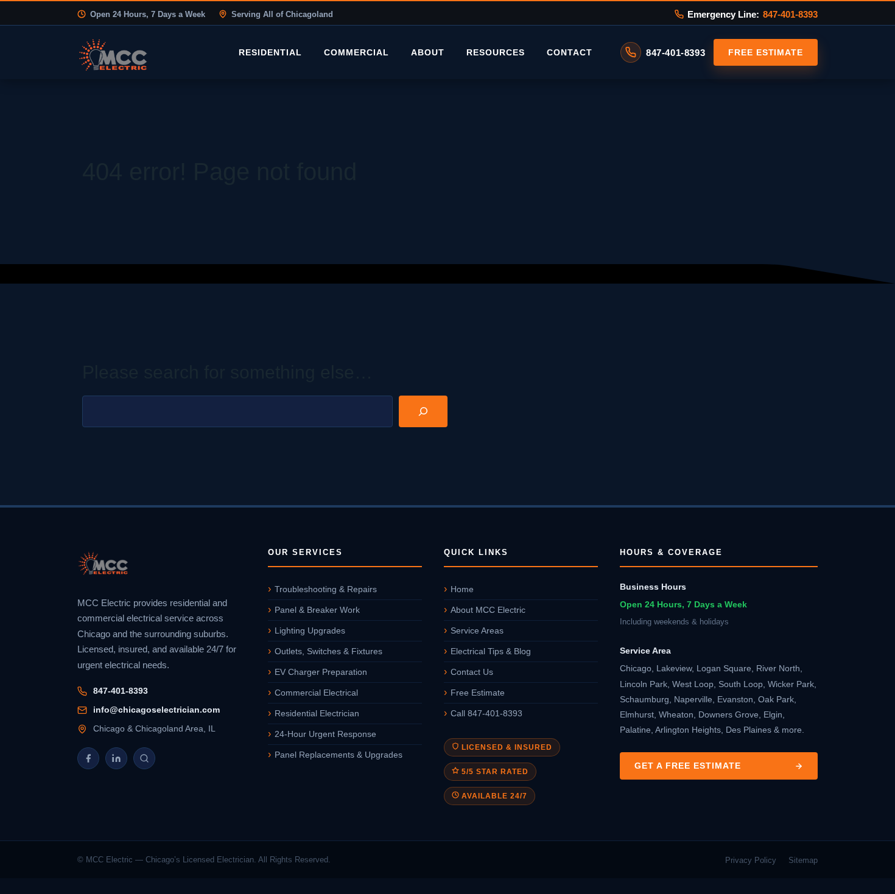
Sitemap (803, 860)
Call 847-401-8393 (486, 713)
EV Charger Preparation (321, 672)
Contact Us (472, 672)
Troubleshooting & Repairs (326, 589)
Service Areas (477, 630)
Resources (495, 52)
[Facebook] (88, 758)
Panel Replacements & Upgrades (338, 755)
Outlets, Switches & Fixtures (328, 651)
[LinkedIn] (116, 758)
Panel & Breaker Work (317, 610)
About (427, 52)
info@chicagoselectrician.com (156, 709)
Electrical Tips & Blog (491, 651)
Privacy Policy (750, 860)
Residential (270, 52)
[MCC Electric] (161, 565)
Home (462, 589)
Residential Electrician (317, 713)
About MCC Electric (488, 610)
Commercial (356, 52)
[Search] (423, 411)
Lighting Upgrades (310, 630)
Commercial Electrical (316, 692)
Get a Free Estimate (687, 765)
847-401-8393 (790, 14)
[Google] (144, 758)
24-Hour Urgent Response (325, 734)
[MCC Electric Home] (147, 52)
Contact (569, 52)
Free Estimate (765, 52)
